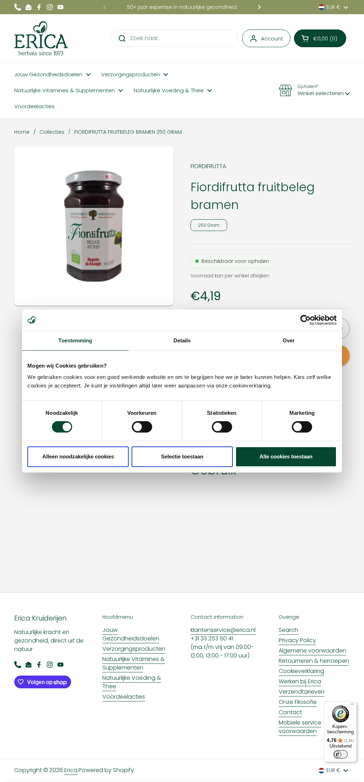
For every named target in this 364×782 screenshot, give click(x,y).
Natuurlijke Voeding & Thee (131, 682)
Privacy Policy (297, 640)
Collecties (51, 132)
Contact (290, 712)
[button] (320, 38)
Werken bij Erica (300, 681)
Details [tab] (182, 340)
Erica (70, 770)
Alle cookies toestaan (285, 456)
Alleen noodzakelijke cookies (78, 456)
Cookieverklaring (301, 671)
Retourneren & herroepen (314, 661)
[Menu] (352, 705)
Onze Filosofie (298, 702)
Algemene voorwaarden (312, 650)
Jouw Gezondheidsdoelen (130, 634)
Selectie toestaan (182, 456)
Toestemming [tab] (75, 340)
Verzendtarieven (302, 692)
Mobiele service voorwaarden (300, 726)
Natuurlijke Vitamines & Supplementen (133, 663)
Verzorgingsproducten (133, 649)
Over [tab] (289, 340)
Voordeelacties (123, 697)
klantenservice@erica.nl (223, 630)
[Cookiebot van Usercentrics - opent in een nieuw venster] (305, 320)
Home (22, 132)
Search (288, 630)
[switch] (142, 427)
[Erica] (41, 38)
